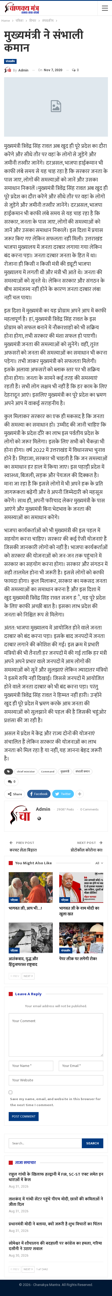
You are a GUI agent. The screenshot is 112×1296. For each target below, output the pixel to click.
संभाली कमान (83, 771)
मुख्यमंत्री (65, 771)
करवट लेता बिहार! (23, 850)
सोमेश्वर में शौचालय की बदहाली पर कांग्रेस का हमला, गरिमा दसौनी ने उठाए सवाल (55, 1246)
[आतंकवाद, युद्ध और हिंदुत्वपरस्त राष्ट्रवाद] (31, 937)
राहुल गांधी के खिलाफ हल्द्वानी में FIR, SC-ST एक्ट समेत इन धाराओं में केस (56, 1177)
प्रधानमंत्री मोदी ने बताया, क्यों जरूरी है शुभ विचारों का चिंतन (55, 1224)
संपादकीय (10, 61)
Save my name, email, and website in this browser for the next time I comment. (55, 1102)
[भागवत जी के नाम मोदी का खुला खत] (81, 887)
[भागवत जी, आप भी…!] (31, 887)
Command (47, 771)
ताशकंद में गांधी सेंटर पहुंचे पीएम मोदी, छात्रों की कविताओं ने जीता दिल (56, 1201)
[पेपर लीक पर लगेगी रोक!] (81, 937)
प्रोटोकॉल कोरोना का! (86, 850)
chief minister (26, 771)
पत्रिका (14, 900)
